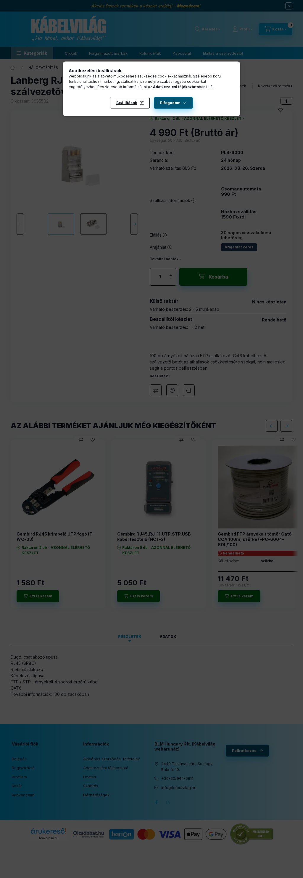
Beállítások (126, 103)
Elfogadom (170, 103)
